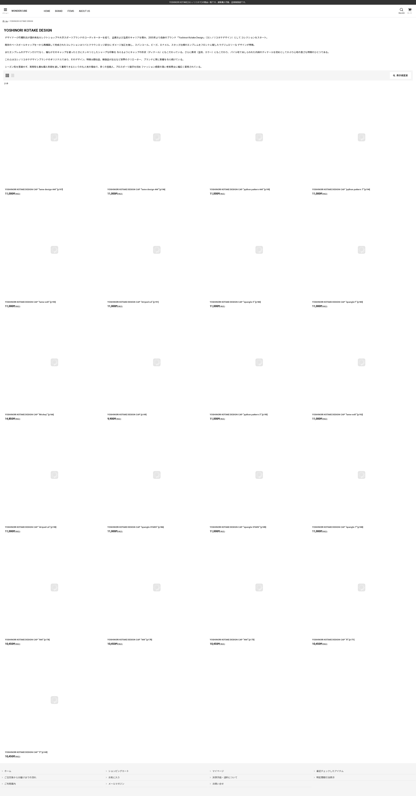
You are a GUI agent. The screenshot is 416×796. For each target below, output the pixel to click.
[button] (5, 11)
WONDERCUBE (19, 11)
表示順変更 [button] (402, 75)
